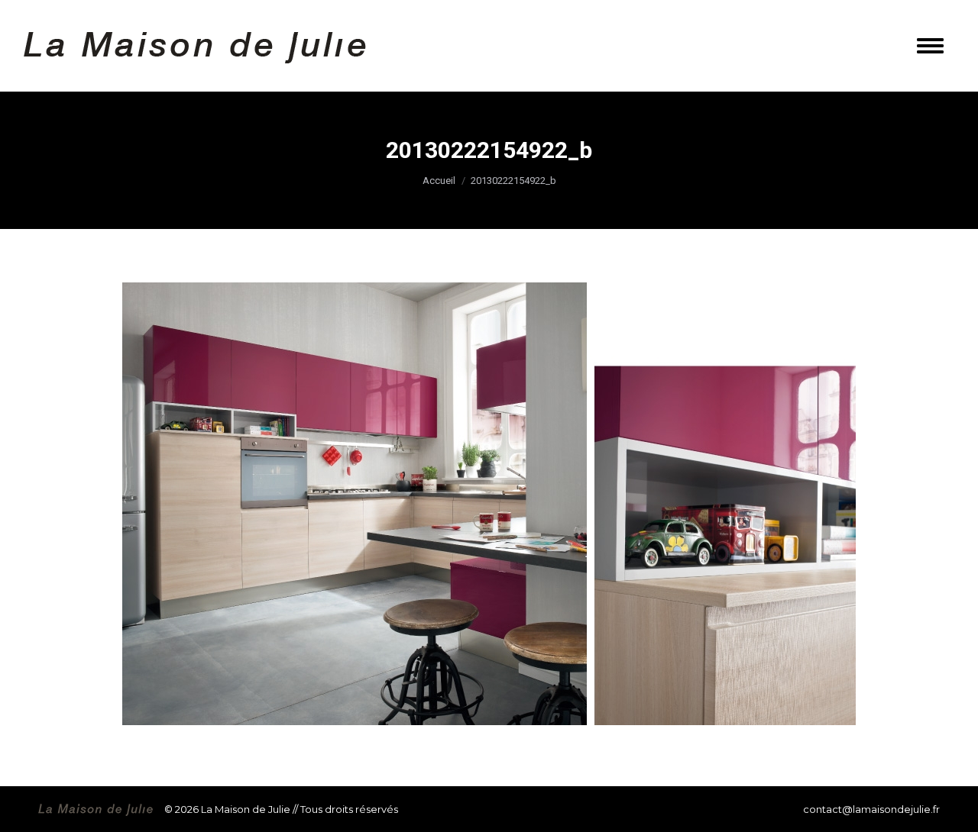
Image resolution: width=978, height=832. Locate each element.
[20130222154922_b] (489, 503)
